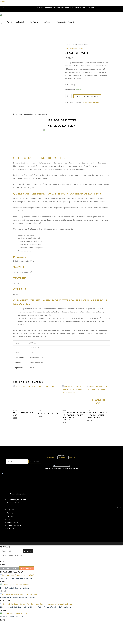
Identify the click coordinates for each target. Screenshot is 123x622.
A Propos (47, 22)
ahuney (2, 1)
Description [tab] (17, 114)
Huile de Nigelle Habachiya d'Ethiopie (14, 588)
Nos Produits (19, 22)
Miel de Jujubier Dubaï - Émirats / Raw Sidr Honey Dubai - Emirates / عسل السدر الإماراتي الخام (35, 607)
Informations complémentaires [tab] (35, 114)
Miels (74, 45)
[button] (21, 22)
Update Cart (10, 568)
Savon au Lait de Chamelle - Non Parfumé (16, 578)
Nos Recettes (34, 22)
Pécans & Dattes (76, 48)
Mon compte (61, 22)
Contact (71, 22)
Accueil (9, 22)
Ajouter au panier (87, 96)
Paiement (27, 568)
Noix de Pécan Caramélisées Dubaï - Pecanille (17, 597)
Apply (27, 551)
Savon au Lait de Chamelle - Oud (12, 617)
